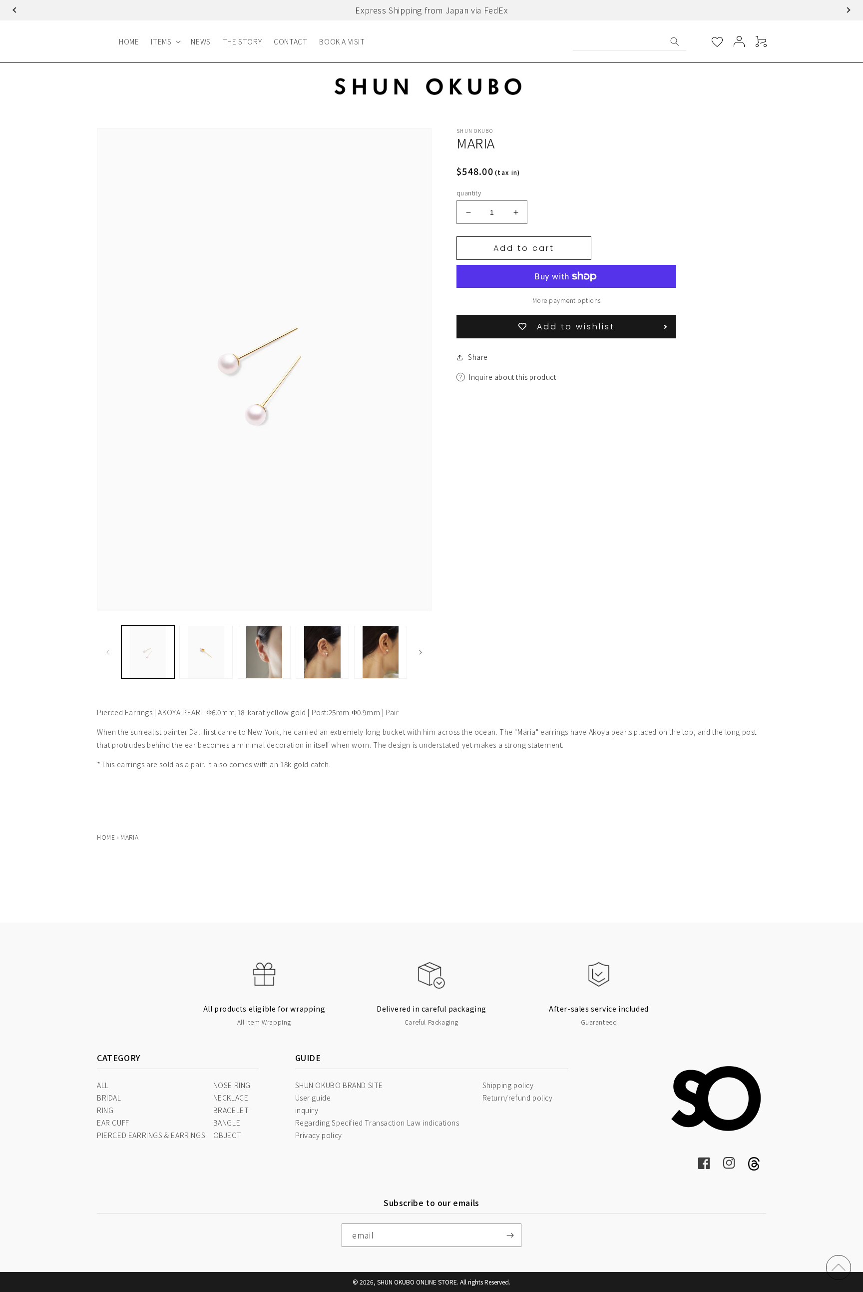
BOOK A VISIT (342, 41)
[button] (15, 10)
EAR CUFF (113, 1123)
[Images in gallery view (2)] (205, 652)
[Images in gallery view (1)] (147, 652)
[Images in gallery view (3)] (264, 652)
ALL (103, 1085)
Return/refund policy (517, 1098)
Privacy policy (318, 1135)
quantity (468, 192)
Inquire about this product (512, 377)
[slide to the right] (421, 652)
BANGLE (227, 1123)
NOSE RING (232, 1085)
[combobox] (629, 41)
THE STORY (242, 41)
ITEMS (161, 41)
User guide (313, 1098)
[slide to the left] (108, 652)
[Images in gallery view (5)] (380, 652)
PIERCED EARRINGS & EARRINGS (151, 1135)
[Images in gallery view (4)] (322, 652)
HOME (129, 41)
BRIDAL (109, 1098)
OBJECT (227, 1135)
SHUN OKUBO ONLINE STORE (417, 1282)
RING (105, 1110)
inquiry (307, 1110)
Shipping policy (508, 1085)
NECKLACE (231, 1098)
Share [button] (478, 357)
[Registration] (510, 1235)
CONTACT (290, 41)
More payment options (566, 300)
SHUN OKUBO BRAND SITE (339, 1085)
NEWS (200, 41)
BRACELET (231, 1110)
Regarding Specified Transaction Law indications (377, 1123)
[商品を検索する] (675, 41)
